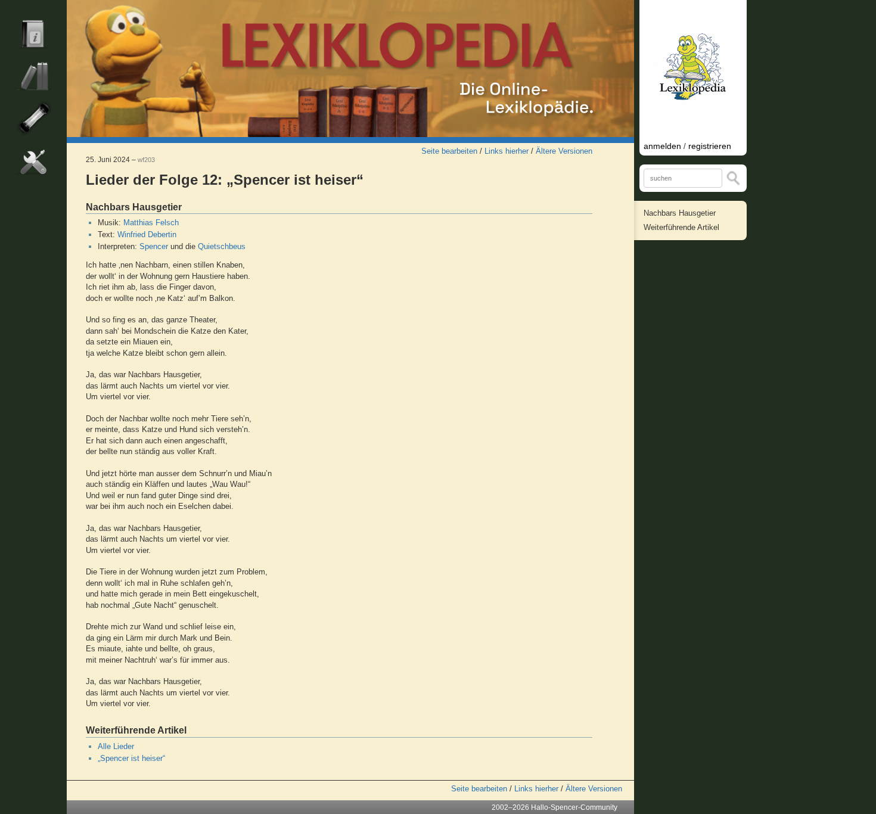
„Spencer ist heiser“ (131, 758)
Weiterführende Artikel (681, 227)
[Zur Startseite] (350, 68)
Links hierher (506, 151)
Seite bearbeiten (449, 151)
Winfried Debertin (146, 234)
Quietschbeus (222, 246)
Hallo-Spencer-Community (574, 807)
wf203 (146, 159)
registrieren (709, 146)
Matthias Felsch (151, 222)
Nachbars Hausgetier (680, 213)
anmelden (662, 146)
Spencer (153, 246)
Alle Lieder (116, 746)
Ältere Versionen (564, 151)
